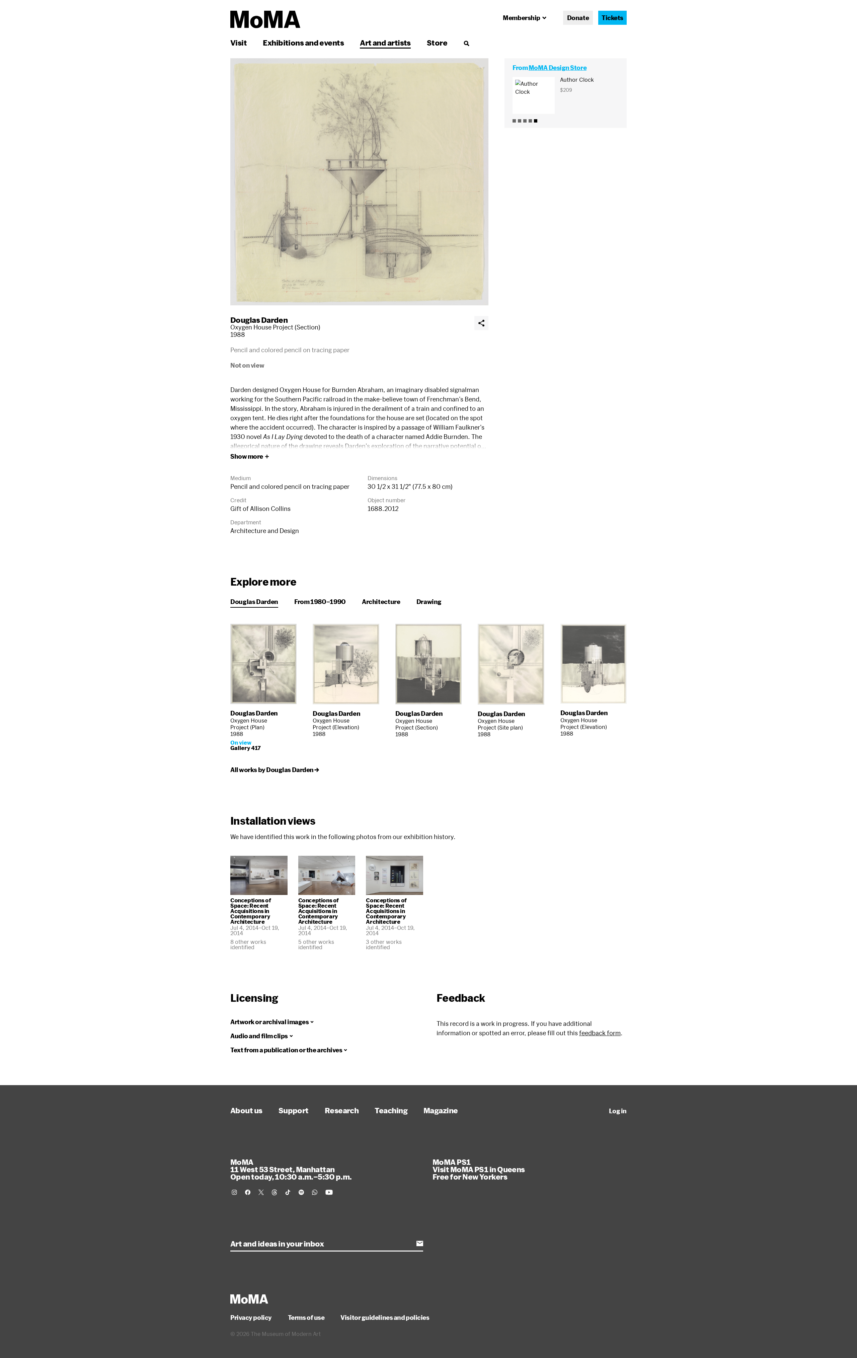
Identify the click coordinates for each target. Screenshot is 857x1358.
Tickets (612, 17)
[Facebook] (248, 1192)
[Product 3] (525, 121)
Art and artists (385, 42)
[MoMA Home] (265, 19)
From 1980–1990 (320, 601)
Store (437, 42)
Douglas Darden (259, 319)
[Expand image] (359, 181)
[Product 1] (514, 121)
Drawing (429, 601)
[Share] (481, 323)
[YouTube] (329, 1192)
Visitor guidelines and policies (384, 1317)
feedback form (600, 1033)
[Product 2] (519, 121)
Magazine (440, 1110)
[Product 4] (530, 121)
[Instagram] (234, 1192)
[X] (261, 1192)
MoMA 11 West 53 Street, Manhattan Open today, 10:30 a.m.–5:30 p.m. (291, 1169)
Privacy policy (251, 1317)
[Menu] (466, 43)
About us (246, 1110)
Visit (238, 42)
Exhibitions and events (303, 42)
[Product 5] (535, 121)
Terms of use (306, 1317)
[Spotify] (301, 1192)
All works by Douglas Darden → (274, 770)
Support (294, 1110)
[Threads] (274, 1192)
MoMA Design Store (558, 67)
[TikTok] (288, 1192)
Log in (618, 1111)
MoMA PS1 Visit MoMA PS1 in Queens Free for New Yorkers (479, 1169)
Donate (578, 17)
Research (342, 1110)
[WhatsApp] (315, 1192)
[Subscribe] (419, 1243)
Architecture (381, 601)
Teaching (391, 1110)
